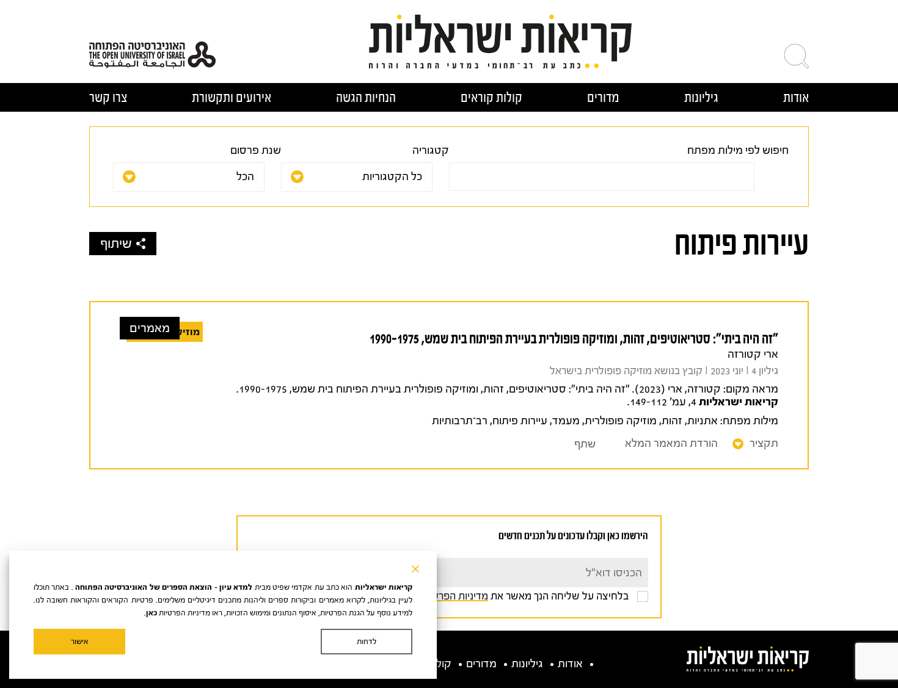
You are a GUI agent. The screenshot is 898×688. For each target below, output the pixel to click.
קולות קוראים (491, 97)
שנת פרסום (255, 150)
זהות (672, 421)
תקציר (764, 443)
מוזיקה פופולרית (621, 421)
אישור (80, 641)
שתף (585, 444)
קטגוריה (430, 150)
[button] (796, 56)
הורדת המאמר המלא (671, 443)
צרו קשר (108, 97)
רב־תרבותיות (459, 421)
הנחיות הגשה (366, 97)
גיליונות (701, 97)
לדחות (366, 641)
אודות (796, 97)
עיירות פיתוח (519, 421)
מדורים (603, 97)
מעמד (566, 421)
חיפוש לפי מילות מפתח (738, 150)
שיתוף (116, 244)
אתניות (702, 421)
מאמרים (150, 328)
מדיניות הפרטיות (453, 596)
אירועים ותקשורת (231, 97)
